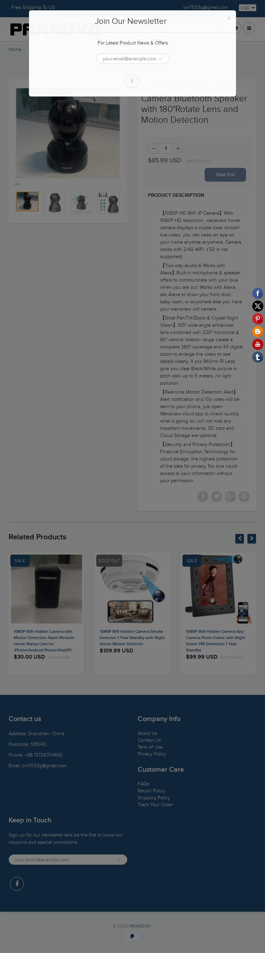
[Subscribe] (160, 58)
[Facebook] (132, 81)
